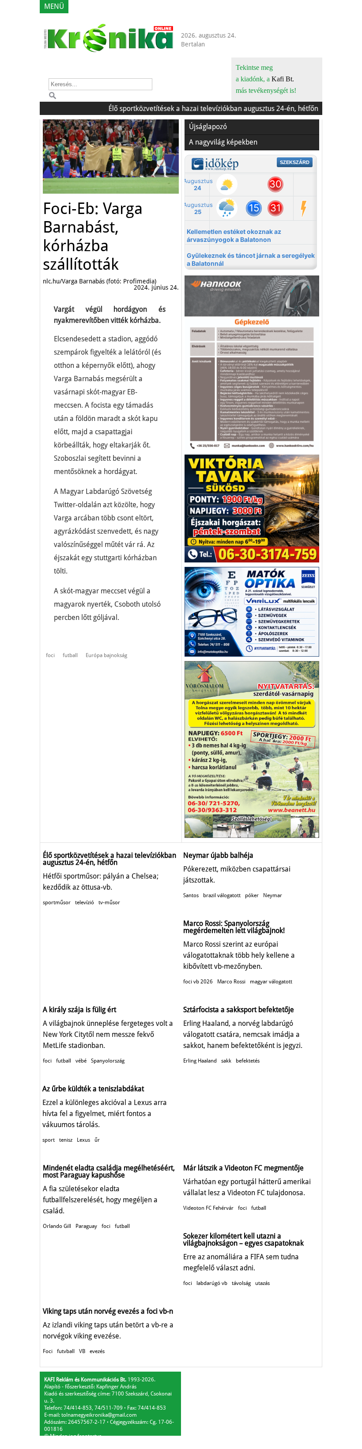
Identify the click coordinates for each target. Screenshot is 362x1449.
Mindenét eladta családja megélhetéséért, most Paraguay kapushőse (109, 1171)
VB (82, 1351)
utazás (262, 1283)
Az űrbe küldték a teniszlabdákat (93, 1089)
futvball (66, 1351)
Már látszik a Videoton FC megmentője (243, 1168)
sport (48, 1140)
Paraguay (86, 1226)
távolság (241, 1283)
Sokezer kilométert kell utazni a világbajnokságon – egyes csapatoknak (243, 1239)
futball (70, 655)
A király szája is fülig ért (79, 1010)
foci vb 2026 (198, 982)
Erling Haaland (200, 1061)
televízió (84, 902)
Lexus (83, 1140)
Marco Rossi (231, 982)
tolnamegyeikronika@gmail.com (99, 1415)
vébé (81, 1061)
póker (252, 895)
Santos (191, 895)
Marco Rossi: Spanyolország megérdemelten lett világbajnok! (234, 927)
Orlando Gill (57, 1226)
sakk (226, 1061)
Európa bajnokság (106, 655)
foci (50, 655)
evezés (97, 1351)
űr (97, 1140)
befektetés (248, 1061)
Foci (48, 1351)
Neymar (272, 895)
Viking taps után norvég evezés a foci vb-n (108, 1311)
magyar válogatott (271, 982)
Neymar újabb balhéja (218, 855)
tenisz (65, 1140)
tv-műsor (109, 902)
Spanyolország (107, 1061)
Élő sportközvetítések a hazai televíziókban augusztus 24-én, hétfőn (198, 108)
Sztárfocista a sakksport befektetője (238, 1010)
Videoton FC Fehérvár (208, 1208)
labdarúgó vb (211, 1283)
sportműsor (57, 902)
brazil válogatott (222, 895)
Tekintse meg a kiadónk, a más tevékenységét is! (266, 79)
